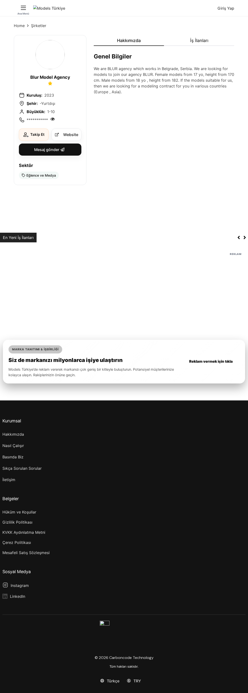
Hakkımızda (129, 40)
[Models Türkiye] (49, 8)
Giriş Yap (225, 8)
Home (19, 25)
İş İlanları (199, 40)
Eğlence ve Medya (41, 175)
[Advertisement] (124, 290)
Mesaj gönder (46, 149)
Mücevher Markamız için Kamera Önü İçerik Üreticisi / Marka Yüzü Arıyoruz (108, 237)
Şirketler (38, 25)
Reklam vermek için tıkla (211, 361)
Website (70, 134)
